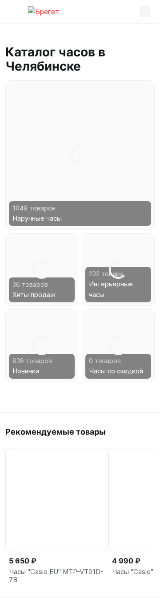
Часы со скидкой (116, 371)
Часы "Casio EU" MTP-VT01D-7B (56, 576)
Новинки (25, 371)
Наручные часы (37, 218)
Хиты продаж (34, 294)
